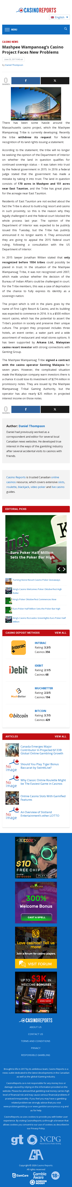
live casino (58, 487)
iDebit (39, 665)
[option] (36, 544)
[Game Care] (20, 1175)
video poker (38, 487)
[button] (58, 569)
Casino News (10, 41)
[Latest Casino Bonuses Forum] (36, 947)
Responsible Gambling (35, 1055)
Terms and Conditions (35, 1041)
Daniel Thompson (14, 64)
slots (61, 482)
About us (36, 1027)
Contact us (35, 1034)
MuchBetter (44, 688)
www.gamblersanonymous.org (48, 1106)
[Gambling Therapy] (36, 1182)
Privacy (35, 1048)
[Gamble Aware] (38, 1175)
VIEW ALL (60, 632)
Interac (40, 643)
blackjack (23, 487)
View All (60, 736)
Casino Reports (16, 477)
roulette (11, 487)
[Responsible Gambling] (53, 1175)
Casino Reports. (45, 1165)
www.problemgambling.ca (17, 1106)
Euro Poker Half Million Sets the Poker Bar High (32, 555)
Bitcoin (40, 711)
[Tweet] (55, 80)
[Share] (25, 80)
